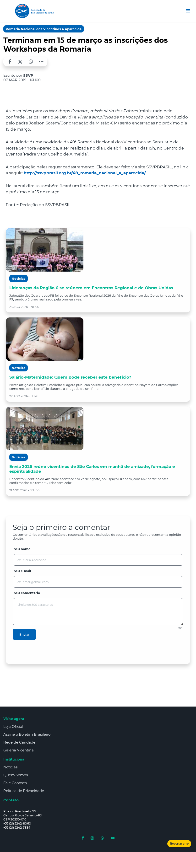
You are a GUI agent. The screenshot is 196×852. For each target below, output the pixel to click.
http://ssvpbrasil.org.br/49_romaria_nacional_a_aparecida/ (85, 173)
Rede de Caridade (19, 742)
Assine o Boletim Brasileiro (26, 734)
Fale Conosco (15, 783)
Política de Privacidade (23, 790)
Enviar (24, 634)
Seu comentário (27, 593)
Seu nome (22, 549)
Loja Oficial (13, 726)
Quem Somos (15, 775)
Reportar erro (179, 843)
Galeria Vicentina (18, 750)
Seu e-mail (22, 571)
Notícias (10, 767)
